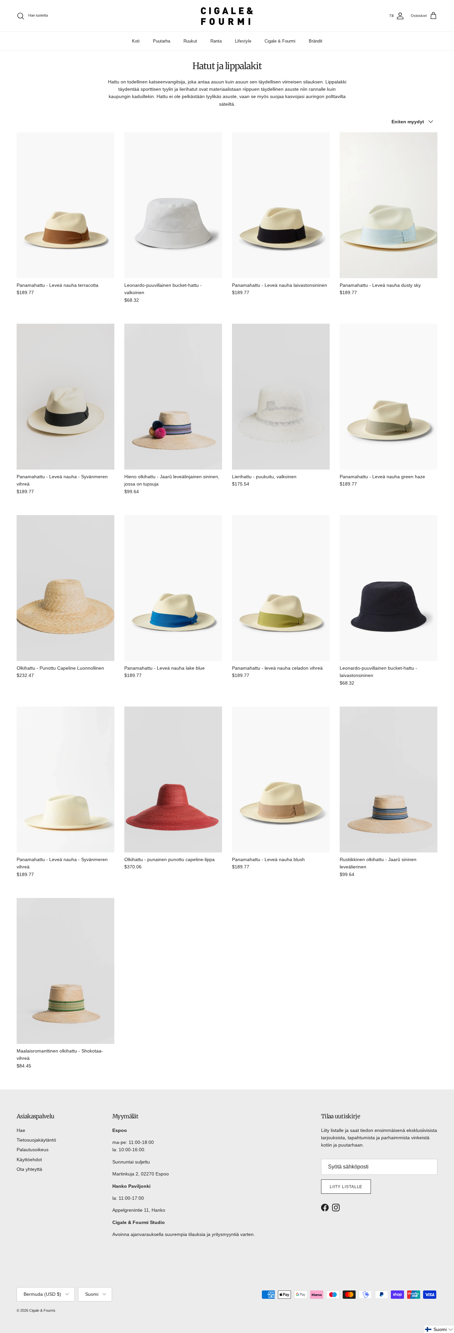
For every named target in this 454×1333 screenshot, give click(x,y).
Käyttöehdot (29, 1159)
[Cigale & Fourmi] (227, 16)
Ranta (216, 41)
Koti (136, 41)
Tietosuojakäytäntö (36, 1140)
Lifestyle (243, 41)
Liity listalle (346, 1186)
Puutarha (161, 41)
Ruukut (190, 41)
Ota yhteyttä (29, 1169)
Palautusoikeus (33, 1149)
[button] (439, 1329)
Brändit (315, 41)
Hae (21, 1130)
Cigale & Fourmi (280, 41)
